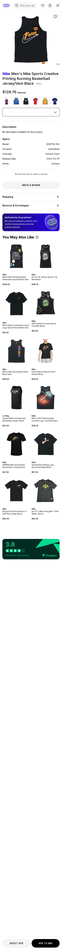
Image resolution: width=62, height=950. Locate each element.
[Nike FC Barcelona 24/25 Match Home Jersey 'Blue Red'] (6, 101)
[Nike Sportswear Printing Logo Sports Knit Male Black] (46, 444)
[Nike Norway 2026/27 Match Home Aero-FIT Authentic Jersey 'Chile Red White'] (35, 101)
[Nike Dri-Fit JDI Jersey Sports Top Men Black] (46, 256)
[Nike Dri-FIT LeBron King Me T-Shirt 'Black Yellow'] (46, 490)
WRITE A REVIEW (31, 185)
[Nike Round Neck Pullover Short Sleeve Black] (46, 351)
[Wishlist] (42, 5)
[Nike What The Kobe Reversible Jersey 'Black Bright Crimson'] (26, 101)
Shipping (7, 196)
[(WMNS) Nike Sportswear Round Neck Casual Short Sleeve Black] (16, 444)
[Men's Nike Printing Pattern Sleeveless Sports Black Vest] (16, 256)
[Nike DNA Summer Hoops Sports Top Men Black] (46, 303)
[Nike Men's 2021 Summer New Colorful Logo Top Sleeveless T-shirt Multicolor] (46, 397)
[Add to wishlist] (56, 17)
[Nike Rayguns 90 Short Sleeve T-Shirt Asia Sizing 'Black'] (16, 490)
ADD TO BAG (46, 943)
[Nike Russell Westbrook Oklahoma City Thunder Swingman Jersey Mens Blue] (16, 101)
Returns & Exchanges (15, 205)
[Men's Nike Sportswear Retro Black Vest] (16, 351)
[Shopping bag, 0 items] (50, 5)
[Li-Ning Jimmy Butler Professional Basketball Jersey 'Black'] (16, 397)
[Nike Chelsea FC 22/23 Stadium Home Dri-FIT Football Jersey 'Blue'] (55, 101)
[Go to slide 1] (43, 366)
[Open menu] (58, 5)
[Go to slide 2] (44, 318)
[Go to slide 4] (46, 318)
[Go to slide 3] (45, 318)
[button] (37, 237)
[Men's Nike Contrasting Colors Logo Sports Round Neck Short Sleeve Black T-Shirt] (16, 304)
